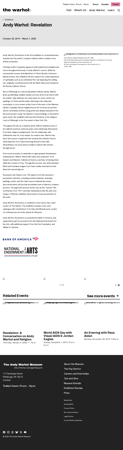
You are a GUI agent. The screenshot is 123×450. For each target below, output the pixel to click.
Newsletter (68, 400)
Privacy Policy (69, 408)
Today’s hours (76, 4)
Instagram (8, 432)
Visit (68, 10)
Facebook (4, 432)
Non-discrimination (71, 412)
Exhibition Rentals (73, 388)
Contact (7, 380)
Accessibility (68, 404)
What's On (80, 10)
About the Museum (74, 364)
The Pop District (72, 369)
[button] (118, 285)
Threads (12, 432)
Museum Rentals (72, 383)
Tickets (116, 4)
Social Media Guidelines (73, 420)
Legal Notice (68, 416)
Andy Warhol (97, 10)
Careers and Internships (76, 373)
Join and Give (71, 378)
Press (67, 393)
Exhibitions (9, 19)
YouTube (25, 432)
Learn (111, 10)
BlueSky (16, 432)
